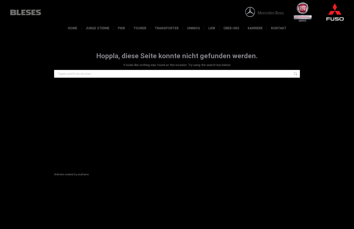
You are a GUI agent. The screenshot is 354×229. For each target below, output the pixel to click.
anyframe (83, 174)
